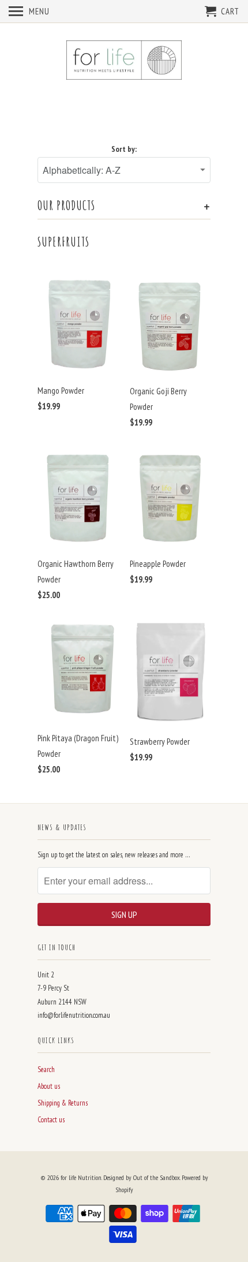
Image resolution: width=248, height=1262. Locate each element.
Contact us (51, 1120)
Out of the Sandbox (156, 1177)
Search (46, 1069)
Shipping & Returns (62, 1103)
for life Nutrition (81, 1177)
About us (48, 1086)
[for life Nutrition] (124, 61)
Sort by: (124, 149)
